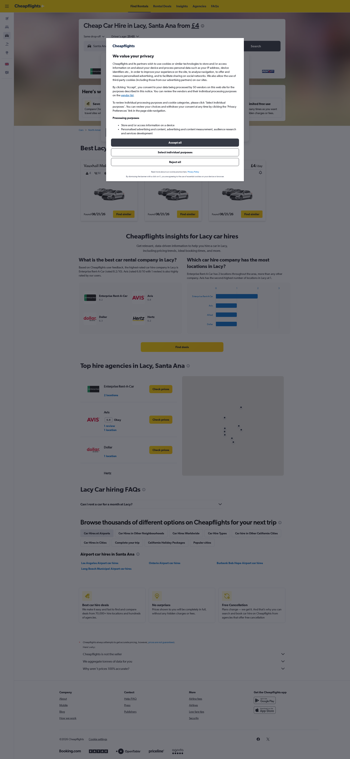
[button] (175, 143)
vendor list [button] (127, 95)
